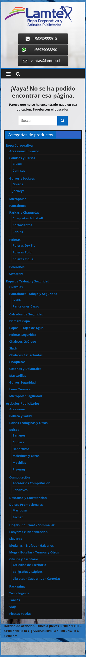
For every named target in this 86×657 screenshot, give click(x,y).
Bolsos (14, 430)
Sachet (18, 517)
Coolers (18, 442)
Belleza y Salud (20, 416)
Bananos (19, 435)
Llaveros (15, 539)
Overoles (16, 287)
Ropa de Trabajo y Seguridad (27, 281)
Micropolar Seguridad (25, 396)
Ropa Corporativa (19, 145)
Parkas (18, 232)
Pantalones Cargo (26, 306)
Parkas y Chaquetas (24, 212)
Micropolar (17, 199)
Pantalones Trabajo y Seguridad (33, 294)
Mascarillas (17, 375)
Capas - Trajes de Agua (26, 328)
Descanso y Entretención (28, 498)
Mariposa (20, 510)
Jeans (17, 299)
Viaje (13, 607)
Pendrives (20, 490)
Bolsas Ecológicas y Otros (28, 423)
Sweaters (16, 274)
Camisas (19, 170)
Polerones (16, 267)
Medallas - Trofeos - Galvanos (31, 545)
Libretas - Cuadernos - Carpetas (36, 578)
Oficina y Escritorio (23, 559)
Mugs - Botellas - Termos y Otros (34, 552)
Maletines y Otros (26, 456)
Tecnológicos (19, 593)
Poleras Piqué (23, 259)
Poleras (15, 240)
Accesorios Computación (31, 483)
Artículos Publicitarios (22, 403)
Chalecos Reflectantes (26, 355)
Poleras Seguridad (23, 335)
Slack (13, 348)
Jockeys (18, 191)
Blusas (17, 164)
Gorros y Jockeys (22, 178)
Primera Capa (19, 321)
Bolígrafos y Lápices (28, 572)
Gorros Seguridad (22, 382)
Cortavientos (22, 225)
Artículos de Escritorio (29, 565)
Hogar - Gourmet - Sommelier (31, 525)
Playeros (19, 469)
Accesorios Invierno (24, 151)
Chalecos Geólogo (22, 341)
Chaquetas (17, 362)
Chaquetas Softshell (28, 218)
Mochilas (19, 462)
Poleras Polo (22, 252)
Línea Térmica (19, 389)
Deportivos (21, 449)
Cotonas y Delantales (25, 369)
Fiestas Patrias (20, 614)
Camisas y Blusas (22, 158)
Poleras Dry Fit (24, 245)
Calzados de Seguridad (26, 314)
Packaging (17, 586)
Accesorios (17, 409)
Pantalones (17, 206)
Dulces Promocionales (26, 504)
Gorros (18, 184)
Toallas (14, 600)
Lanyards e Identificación (28, 532)
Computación (19, 477)
